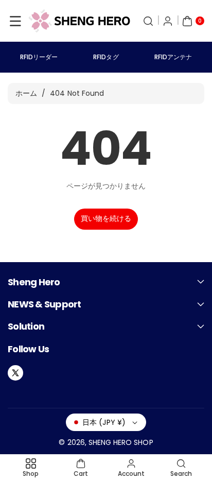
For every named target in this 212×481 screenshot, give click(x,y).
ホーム (26, 93)
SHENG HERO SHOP (121, 442)
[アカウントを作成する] (167, 21)
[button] (15, 21)
